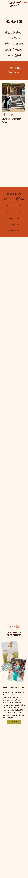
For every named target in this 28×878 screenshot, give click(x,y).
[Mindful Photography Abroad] (13, 97)
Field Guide (14, 72)
